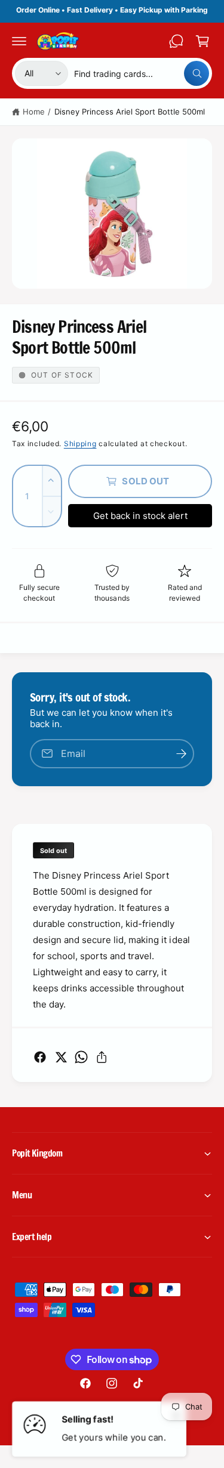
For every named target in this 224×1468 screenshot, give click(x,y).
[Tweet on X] (61, 1057)
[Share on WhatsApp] (81, 1057)
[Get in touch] (176, 41)
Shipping (80, 443)
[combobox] (141, 73)
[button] (19, 41)
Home (34, 111)
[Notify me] (181, 753)
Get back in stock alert (140, 515)
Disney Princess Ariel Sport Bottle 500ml (129, 111)
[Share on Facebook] (40, 1057)
